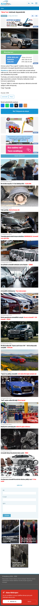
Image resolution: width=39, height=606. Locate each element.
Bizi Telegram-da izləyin (21, 111)
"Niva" (11, 96)
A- (32, 16)
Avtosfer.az (4, 70)
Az (29, 3)
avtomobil (4, 96)
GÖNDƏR (7, 515)
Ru (32, 3)
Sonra (29, 601)
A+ (36, 16)
